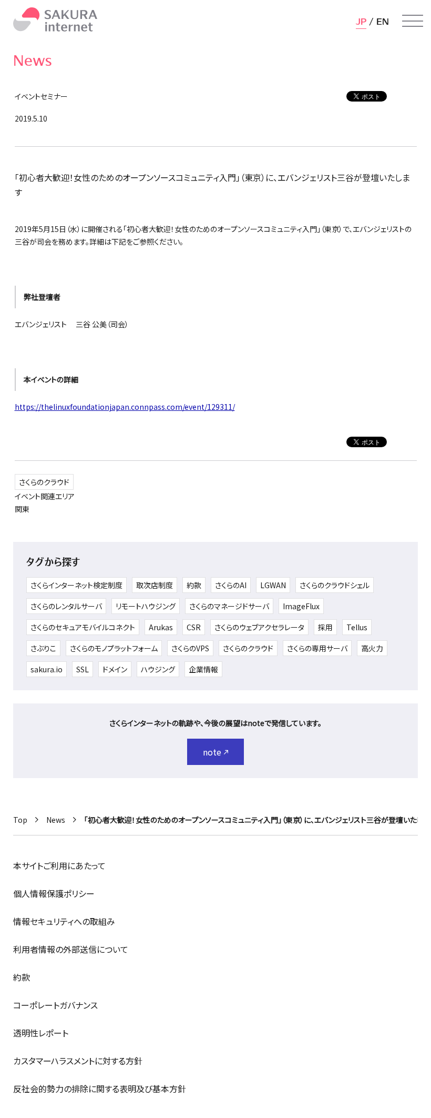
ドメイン (114, 669)
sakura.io (46, 669)
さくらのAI (231, 585)
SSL (82, 669)
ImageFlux (301, 606)
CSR (194, 627)
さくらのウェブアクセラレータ (259, 627)
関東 (22, 508)
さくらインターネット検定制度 (76, 585)
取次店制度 (154, 585)
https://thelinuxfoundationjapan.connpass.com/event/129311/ (125, 406)
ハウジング (158, 669)
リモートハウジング (146, 606)
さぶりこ (43, 648)
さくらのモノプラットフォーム (114, 648)
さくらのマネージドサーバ (229, 606)
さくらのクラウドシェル (335, 585)
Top (20, 819)
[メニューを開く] (412, 21)
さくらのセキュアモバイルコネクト (82, 627)
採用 (325, 627)
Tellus (356, 627)
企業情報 (203, 669)
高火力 (372, 648)
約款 (194, 585)
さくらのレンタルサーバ (66, 606)
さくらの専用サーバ (317, 648)
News (55, 819)
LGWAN (273, 585)
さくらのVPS (190, 648)
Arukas (161, 627)
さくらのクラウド (44, 482)
